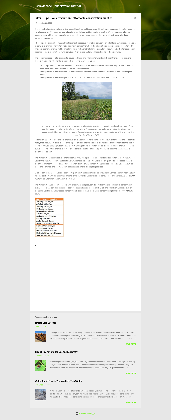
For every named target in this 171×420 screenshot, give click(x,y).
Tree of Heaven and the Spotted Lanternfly (56, 352)
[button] (134, 18)
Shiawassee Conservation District (58, 6)
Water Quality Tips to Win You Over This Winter (58, 381)
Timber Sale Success (45, 322)
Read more (131, 344)
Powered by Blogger (87, 413)
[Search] (139, 7)
